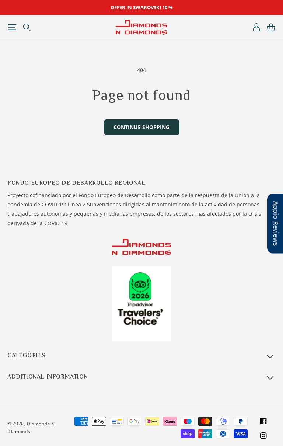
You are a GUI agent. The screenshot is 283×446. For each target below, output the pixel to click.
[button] (12, 27)
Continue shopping (141, 126)
